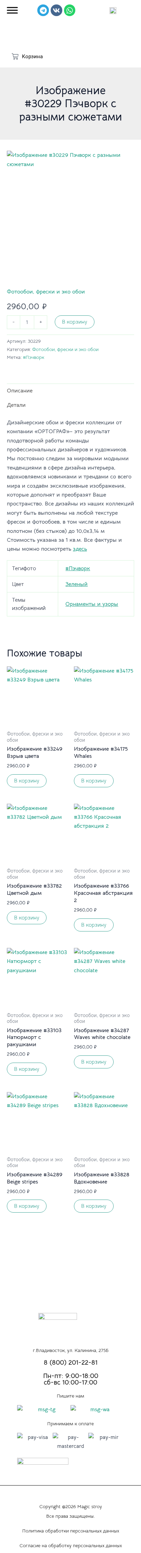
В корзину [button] (26, 780)
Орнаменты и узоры (91, 604)
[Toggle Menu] (12, 10)
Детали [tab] (16, 405)
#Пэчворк (33, 357)
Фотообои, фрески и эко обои (46, 291)
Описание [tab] (20, 390)
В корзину (74, 321)
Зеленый (76, 584)
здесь (80, 549)
